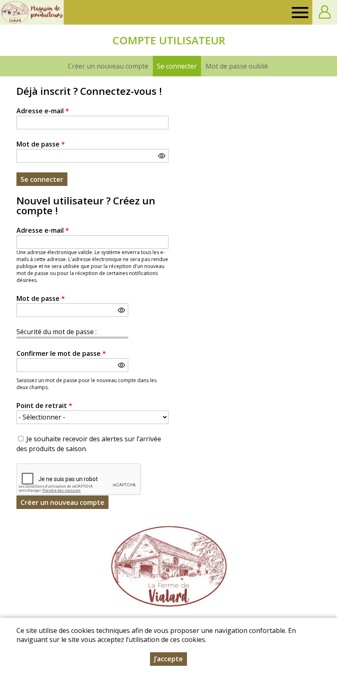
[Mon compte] (324, 12)
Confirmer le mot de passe (61, 353)
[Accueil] (32, 12)
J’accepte (168, 658)
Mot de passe (40, 144)
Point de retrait (44, 405)
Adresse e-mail (42, 110)
